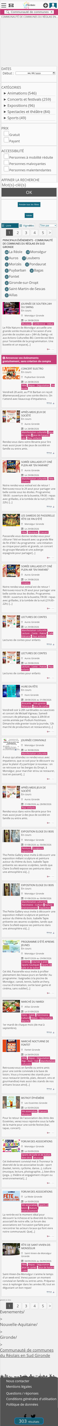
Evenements (11, 1312)
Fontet (12, 276)
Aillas (11, 294)
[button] (29, 206)
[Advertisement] (29, 42)
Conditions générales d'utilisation (31, 1399)
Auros (12, 257)
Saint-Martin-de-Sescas (25, 288)
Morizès (13, 264)
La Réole (13, 251)
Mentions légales (19, 1386)
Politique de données (22, 1404)
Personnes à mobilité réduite (31, 157)
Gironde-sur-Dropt (22, 282)
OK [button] (29, 192)
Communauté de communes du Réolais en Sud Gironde (27, 1352)
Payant (14, 141)
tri (30, 225)
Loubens (31, 257)
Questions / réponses (22, 1393)
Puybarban (16, 270)
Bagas (37, 270)
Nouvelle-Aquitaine (18, 1324)
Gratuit (14, 135)
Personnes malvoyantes (27, 164)
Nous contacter (17, 1381)
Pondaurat (36, 264)
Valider (29, 215)
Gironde (7, 1337)
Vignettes (26, 225)
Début (7, 73)
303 (29, 1421)
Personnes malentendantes (30, 170)
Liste (6, 225)
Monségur (36, 251)
